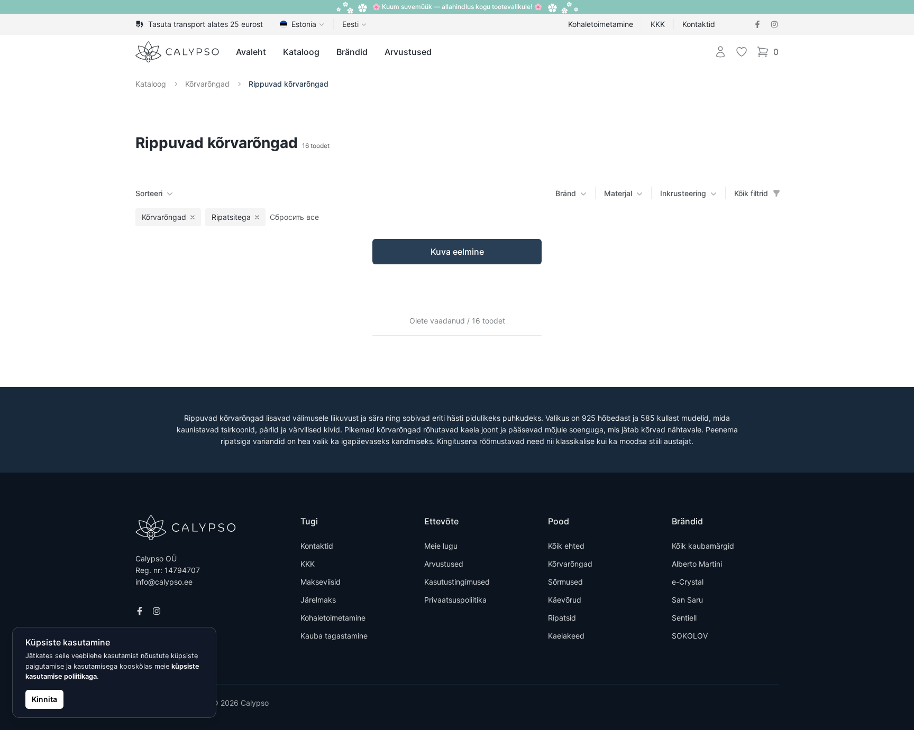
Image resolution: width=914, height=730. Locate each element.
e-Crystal (687, 581)
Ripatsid (562, 617)
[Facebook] (757, 24)
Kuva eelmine (457, 251)
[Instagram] (774, 24)
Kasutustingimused (457, 581)
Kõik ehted (566, 545)
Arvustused (408, 52)
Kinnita (44, 699)
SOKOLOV (690, 635)
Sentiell (684, 617)
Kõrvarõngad (207, 83)
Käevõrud (564, 599)
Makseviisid (320, 581)
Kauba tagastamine (334, 635)
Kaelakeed (566, 635)
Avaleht (251, 52)
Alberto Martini (697, 563)
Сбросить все (294, 216)
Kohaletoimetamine (600, 24)
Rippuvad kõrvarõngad (288, 83)
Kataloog (301, 52)
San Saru (687, 599)
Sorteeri (148, 193)
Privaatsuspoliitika (455, 599)
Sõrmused (565, 581)
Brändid (352, 52)
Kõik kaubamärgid (703, 545)
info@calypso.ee (164, 581)
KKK (658, 24)
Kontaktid (698, 24)
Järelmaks (318, 599)
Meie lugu (441, 545)
